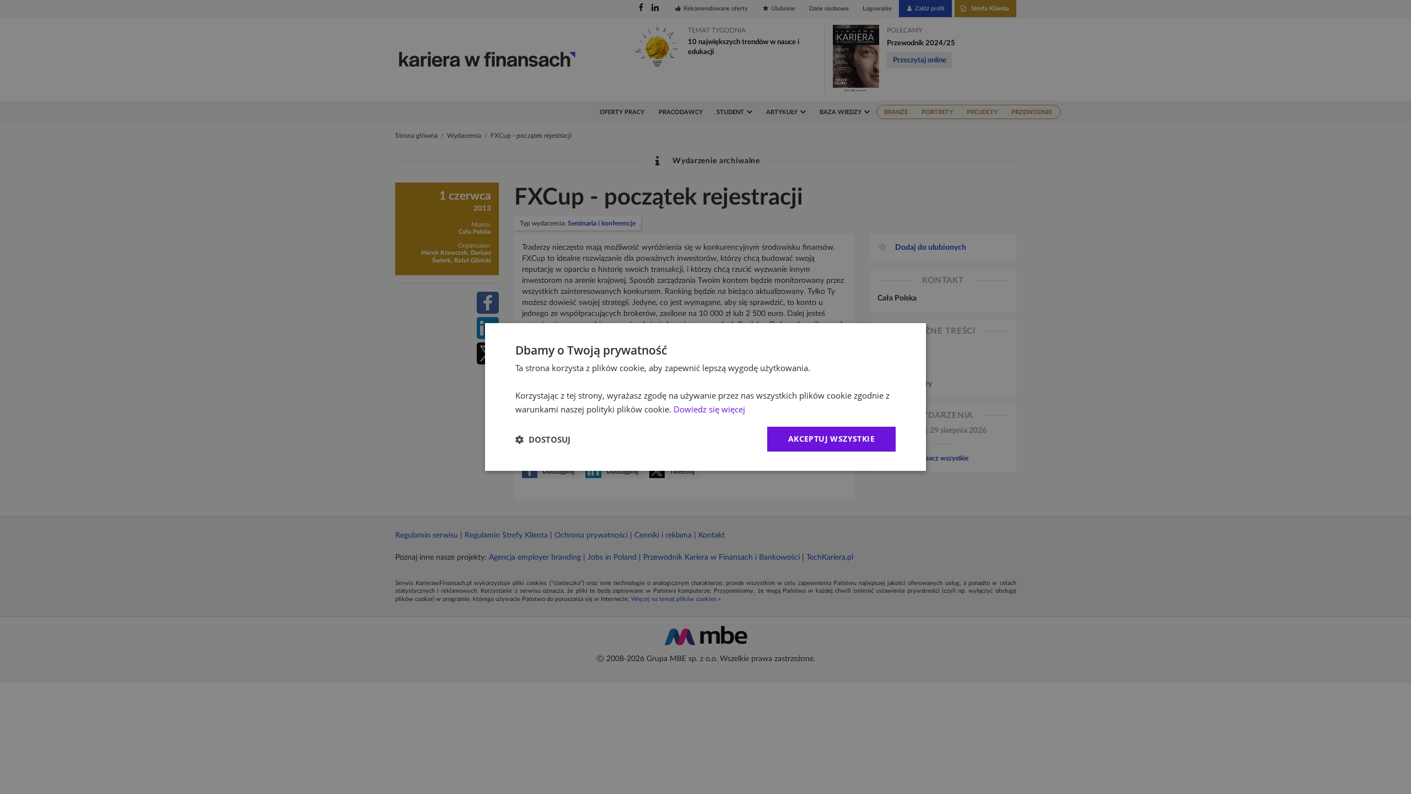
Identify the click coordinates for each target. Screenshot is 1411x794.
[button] (542, 439)
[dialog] (705, 397)
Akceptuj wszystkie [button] (831, 438)
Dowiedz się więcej (709, 409)
